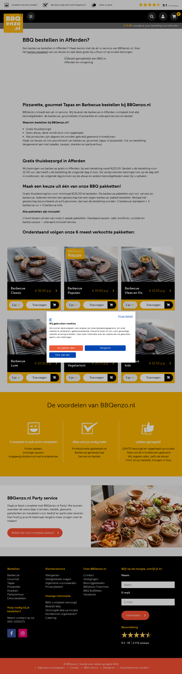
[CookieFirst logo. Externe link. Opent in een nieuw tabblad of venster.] (50, 319)
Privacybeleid (125, 316)
